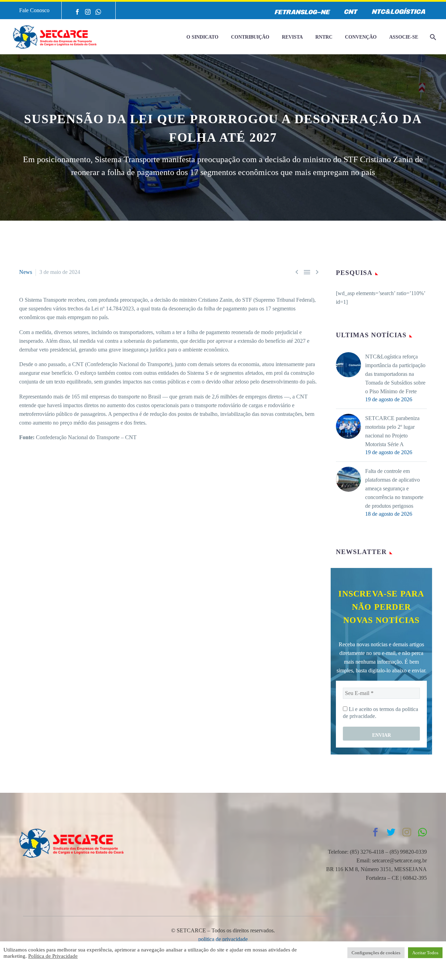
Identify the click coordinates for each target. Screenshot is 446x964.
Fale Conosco (34, 10)
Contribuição (250, 37)
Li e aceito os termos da (380, 712)
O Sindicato (202, 37)
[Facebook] (77, 12)
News (25, 272)
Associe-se (403, 37)
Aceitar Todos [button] (425, 952)
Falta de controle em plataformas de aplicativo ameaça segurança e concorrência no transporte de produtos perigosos (394, 488)
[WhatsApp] (98, 12)
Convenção (361, 37)
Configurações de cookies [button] (376, 952)
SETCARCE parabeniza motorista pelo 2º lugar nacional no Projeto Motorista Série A (392, 431)
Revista (292, 37)
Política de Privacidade (53, 956)
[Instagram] (88, 12)
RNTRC (323, 37)
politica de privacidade (223, 939)
